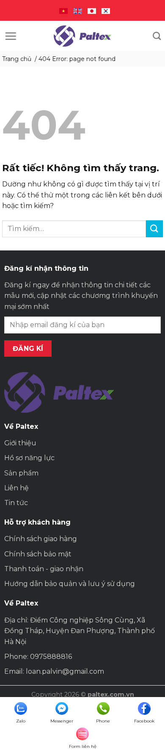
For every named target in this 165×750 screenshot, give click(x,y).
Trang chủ (16, 59)
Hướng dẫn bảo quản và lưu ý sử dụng (69, 584)
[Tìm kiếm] (157, 36)
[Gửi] (154, 228)
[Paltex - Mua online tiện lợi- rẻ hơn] (82, 36)
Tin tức (16, 503)
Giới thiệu (20, 443)
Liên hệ (16, 488)
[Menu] (10, 36)
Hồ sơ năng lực (29, 458)
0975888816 (51, 657)
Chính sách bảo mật (38, 554)
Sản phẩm (21, 473)
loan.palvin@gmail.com (65, 671)
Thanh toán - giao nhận (43, 569)
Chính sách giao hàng (40, 539)
